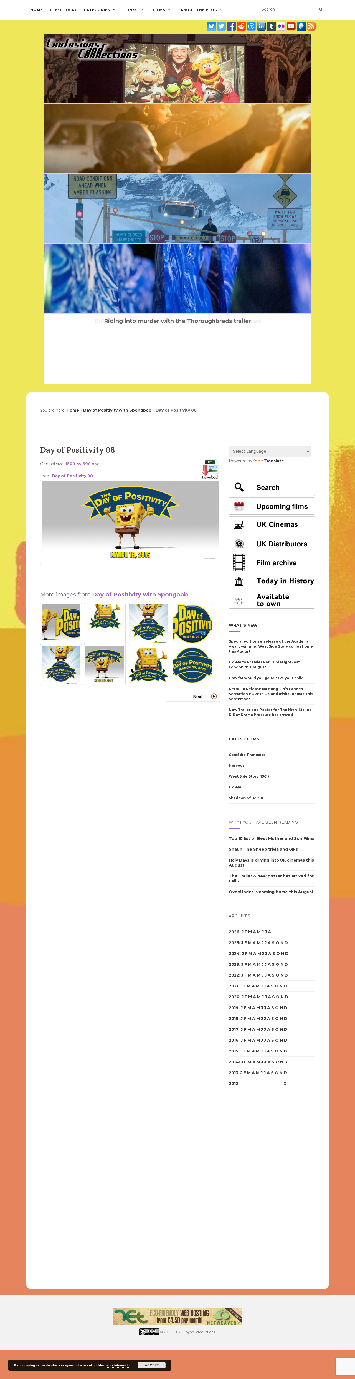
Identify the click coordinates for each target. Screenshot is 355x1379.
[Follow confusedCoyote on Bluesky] (212, 26)
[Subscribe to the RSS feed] (311, 26)
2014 (234, 1061)
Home (37, 10)
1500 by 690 (78, 463)
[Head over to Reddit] (242, 26)
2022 (234, 975)
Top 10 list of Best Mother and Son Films (271, 838)
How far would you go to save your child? (267, 678)
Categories (97, 10)
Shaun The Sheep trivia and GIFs (263, 849)
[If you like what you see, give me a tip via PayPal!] (302, 26)
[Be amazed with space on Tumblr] (272, 26)
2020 (234, 996)
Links (131, 10)
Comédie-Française (247, 755)
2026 (234, 931)
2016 (234, 1040)
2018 (234, 1018)
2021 (233, 986)
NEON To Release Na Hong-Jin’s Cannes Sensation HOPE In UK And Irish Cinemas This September (271, 694)
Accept (152, 1365)
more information (118, 1365)
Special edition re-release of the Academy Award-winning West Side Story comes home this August (271, 646)
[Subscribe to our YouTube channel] (292, 26)
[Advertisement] (130, 575)
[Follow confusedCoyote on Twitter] (222, 26)
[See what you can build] (252, 26)
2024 (234, 953)
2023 (234, 964)
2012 (233, 1083)
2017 (234, 1029)
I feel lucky (63, 10)
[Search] (320, 9)
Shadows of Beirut (246, 798)
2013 (233, 1072)
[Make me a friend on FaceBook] (232, 26)
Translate (274, 460)
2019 (234, 1007)
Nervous (237, 765)
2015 (233, 1051)
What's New (243, 625)
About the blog (199, 10)
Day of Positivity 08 (72, 475)
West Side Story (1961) (249, 776)
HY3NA (235, 787)
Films (159, 10)
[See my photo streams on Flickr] (282, 26)
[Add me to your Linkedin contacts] (262, 26)
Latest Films (244, 738)
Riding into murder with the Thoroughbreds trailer (177, 321)
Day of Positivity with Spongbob (117, 410)
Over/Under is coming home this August (271, 891)
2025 (234, 942)
